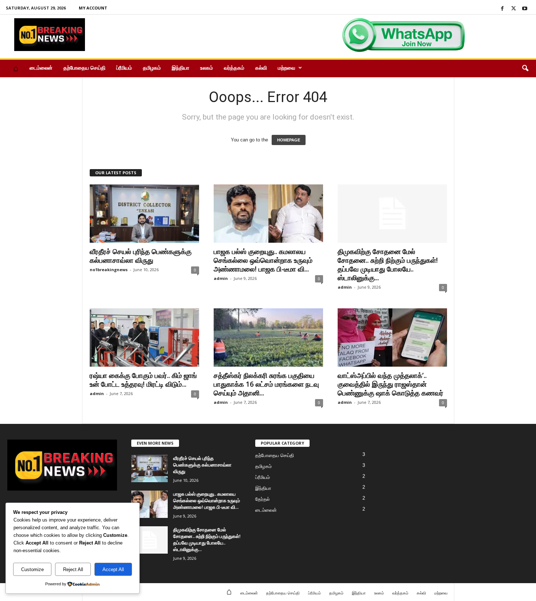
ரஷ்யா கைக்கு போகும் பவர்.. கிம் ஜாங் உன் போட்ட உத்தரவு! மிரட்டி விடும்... (143, 380)
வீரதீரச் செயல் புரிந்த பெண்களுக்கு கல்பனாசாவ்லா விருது (140, 256)
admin (221, 278)
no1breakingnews (109, 269)
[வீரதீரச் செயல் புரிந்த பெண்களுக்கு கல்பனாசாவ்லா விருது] (144, 213)
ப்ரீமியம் (124, 67)
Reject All (73, 569)
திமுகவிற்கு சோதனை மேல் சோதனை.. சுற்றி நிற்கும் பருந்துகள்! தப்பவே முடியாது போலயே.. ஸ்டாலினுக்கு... (388, 264)
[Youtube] (524, 9)
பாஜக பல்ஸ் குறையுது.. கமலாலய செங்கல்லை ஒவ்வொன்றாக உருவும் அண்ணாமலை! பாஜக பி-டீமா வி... (263, 260)
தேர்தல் (262, 499)
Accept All (113, 569)
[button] (525, 69)
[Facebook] (502, 9)
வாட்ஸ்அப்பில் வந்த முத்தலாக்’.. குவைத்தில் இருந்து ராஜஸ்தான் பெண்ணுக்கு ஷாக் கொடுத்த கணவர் (390, 384)
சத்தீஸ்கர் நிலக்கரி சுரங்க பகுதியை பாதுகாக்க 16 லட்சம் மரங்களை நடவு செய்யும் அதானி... (266, 384)
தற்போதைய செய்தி (84, 67)
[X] (513, 9)
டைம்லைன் (41, 67)
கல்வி (261, 67)
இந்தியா (180, 67)
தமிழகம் (152, 67)
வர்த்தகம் (234, 67)
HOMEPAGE (288, 140)
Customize (32, 569)
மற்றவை (286, 67)
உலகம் (206, 67)
